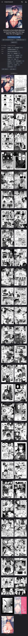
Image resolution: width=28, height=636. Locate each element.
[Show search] (22, 2)
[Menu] (2, 2)
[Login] (25, 2)
